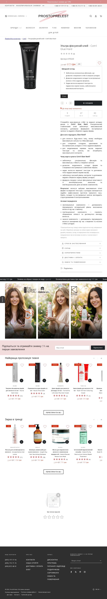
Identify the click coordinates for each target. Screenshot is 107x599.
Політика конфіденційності (28, 592)
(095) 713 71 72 (11, 563)
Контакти (9, 5)
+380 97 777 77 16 (61, 6)
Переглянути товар (21, 380)
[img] (67, 54)
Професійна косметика (12, 39)
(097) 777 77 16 (11, 560)
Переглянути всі (53, 412)
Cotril (24, 39)
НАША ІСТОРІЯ (32, 563)
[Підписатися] (101, 560)
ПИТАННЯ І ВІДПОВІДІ (56, 566)
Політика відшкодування (12, 592)
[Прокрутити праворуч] (100, 2)
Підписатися (97, 348)
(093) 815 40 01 (11, 566)
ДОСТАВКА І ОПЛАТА (34, 566)
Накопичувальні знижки (28, 5)
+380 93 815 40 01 (95, 6)
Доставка (9, 594)
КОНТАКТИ (30, 560)
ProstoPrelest (14, 589)
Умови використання (44, 592)
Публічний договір (26, 594)
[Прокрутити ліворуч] (6, 2)
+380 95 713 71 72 (78, 6)
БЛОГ (28, 569)
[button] (90, 16)
